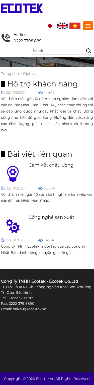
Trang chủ (10, 73)
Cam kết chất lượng (51, 165)
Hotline (28, 37)
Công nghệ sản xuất (51, 217)
